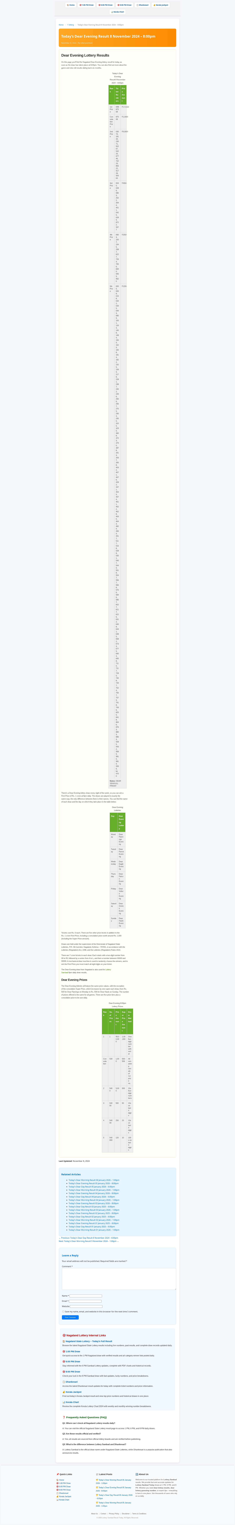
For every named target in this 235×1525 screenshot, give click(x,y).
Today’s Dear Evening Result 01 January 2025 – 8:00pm (94, 1223)
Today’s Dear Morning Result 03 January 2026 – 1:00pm (94, 1210)
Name (65, 1295)
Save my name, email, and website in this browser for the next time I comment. (101, 1311)
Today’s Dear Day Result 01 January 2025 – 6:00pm (92, 1226)
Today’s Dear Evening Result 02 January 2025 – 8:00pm (94, 1213)
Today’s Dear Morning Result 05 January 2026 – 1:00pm (94, 1190)
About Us (94, 1514)
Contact (103, 1514)
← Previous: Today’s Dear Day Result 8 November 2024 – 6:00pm (88, 1238)
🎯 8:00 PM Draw (124, 5)
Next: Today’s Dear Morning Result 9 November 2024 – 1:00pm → (89, 1241)
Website (65, 1306)
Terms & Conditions (139, 1514)
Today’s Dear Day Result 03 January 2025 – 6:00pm (92, 1206)
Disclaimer (125, 1514)
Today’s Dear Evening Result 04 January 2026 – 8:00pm (94, 1193)
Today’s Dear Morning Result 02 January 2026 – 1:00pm (94, 1220)
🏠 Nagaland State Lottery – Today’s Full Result (87, 1341)
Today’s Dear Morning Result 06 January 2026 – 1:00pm (94, 1180)
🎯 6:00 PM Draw (105, 5)
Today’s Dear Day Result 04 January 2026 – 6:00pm (92, 1196)
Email (65, 1301)
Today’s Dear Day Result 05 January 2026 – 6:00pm (92, 1186)
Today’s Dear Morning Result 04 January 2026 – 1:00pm (94, 1200)
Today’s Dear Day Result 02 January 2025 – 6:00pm (92, 1216)
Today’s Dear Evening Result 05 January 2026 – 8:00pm (94, 1183)
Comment (67, 1266)
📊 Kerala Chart (117, 12)
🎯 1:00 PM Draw (86, 5)
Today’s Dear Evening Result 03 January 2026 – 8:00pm (94, 1203)
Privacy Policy (114, 1514)
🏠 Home (71, 5)
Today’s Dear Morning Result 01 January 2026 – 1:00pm (94, 1230)
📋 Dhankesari (142, 5)
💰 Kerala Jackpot (160, 5)
